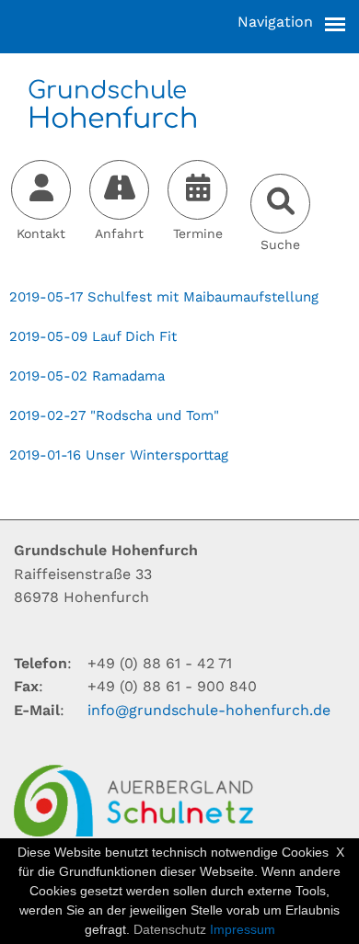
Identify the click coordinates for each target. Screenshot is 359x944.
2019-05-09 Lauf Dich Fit (93, 336)
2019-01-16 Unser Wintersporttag (118, 455)
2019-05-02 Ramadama (87, 376)
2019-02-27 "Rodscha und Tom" (114, 415)
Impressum (242, 929)
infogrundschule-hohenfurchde (208, 710)
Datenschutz (169, 929)
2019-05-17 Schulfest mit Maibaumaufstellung (163, 297)
